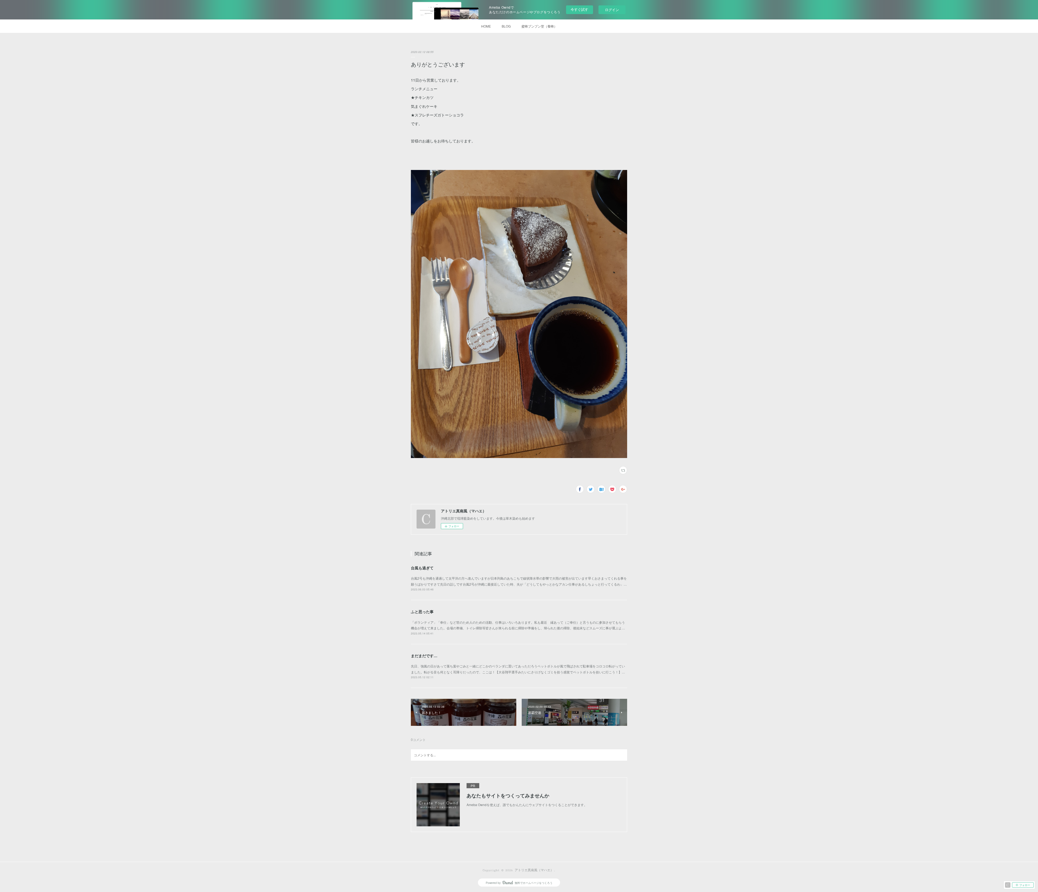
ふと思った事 (422, 611)
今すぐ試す (579, 9)
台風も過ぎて (422, 567)
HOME (486, 26)
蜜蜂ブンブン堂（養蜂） (539, 26)
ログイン (612, 9)
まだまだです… (424, 655)
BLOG (506, 26)
